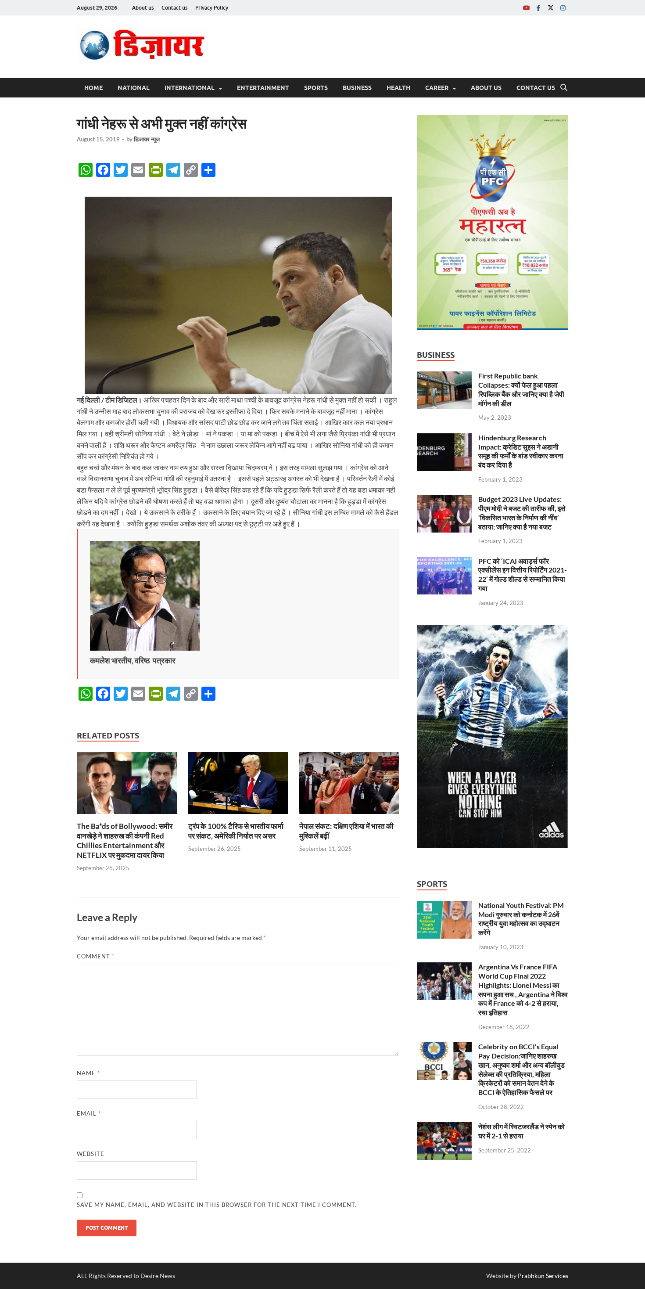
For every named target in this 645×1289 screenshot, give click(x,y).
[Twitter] (550, 7)
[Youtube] (526, 7)
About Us (486, 87)
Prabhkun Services (543, 1275)
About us (143, 7)
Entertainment (263, 87)
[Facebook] (538, 7)
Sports (316, 87)
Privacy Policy (211, 7)
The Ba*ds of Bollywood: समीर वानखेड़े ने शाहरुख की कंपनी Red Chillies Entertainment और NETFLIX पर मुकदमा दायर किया (124, 840)
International (190, 87)
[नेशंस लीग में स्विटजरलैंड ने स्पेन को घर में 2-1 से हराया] (444, 1127)
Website (90, 1153)
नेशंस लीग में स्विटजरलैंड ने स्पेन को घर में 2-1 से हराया (521, 1131)
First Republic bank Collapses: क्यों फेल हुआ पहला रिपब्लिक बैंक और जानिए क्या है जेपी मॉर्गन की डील (521, 389)
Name (88, 1073)
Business (357, 87)
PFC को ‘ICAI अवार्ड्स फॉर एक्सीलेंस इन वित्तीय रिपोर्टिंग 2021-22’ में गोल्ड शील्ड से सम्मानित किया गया (522, 574)
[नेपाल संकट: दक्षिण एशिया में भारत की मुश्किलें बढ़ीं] (349, 785)
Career (436, 87)
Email (89, 1113)
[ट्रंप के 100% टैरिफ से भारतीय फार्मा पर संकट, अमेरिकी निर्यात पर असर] (238, 785)
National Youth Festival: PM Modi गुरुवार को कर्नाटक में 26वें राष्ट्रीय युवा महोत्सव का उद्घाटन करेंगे (521, 918)
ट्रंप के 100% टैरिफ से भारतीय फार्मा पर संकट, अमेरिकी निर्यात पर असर (235, 830)
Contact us (174, 7)
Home (93, 87)
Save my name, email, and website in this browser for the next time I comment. (217, 1204)
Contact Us (535, 87)
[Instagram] (563, 7)
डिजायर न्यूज (147, 139)
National (134, 87)
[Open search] (563, 88)
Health (398, 87)
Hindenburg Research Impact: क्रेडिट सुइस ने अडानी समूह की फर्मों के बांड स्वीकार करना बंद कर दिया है (520, 451)
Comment (96, 956)
